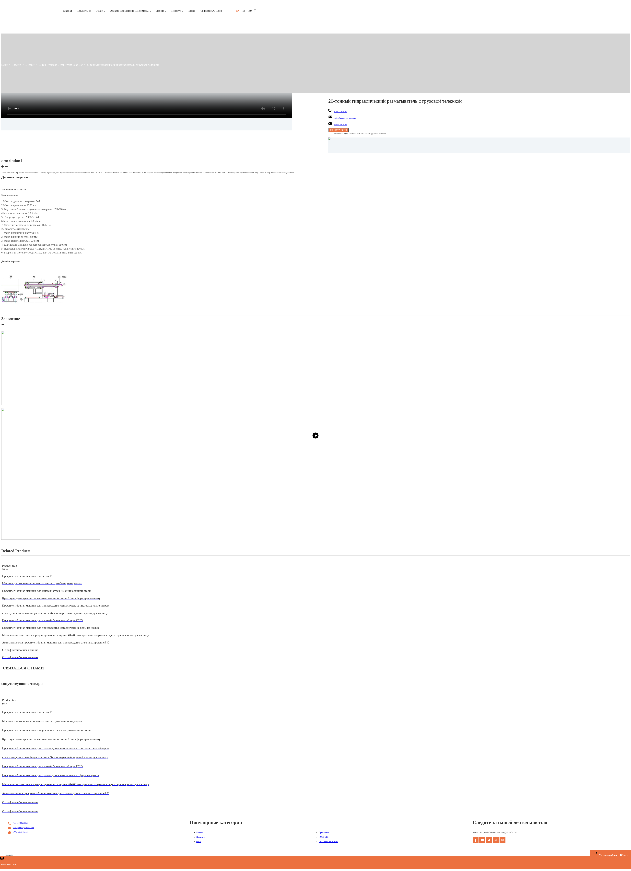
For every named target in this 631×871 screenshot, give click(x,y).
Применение (324, 832)
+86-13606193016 (20, 832)
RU (250, 11)
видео (192, 10)
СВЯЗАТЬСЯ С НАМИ (328, 841)
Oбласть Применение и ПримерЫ (129, 10)
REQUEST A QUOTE (338, 130)
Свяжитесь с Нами (211, 10)
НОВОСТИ (323, 837)
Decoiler (29, 64)
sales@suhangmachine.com (345, 118)
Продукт (16, 64)
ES (244, 11)
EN (237, 11)
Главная (67, 10)
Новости (176, 10)
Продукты (82, 10)
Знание (160, 10)
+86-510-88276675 (20, 823)
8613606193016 (340, 111)
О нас (99, 10)
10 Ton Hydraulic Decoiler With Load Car (60, 64)
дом (5, 64)
